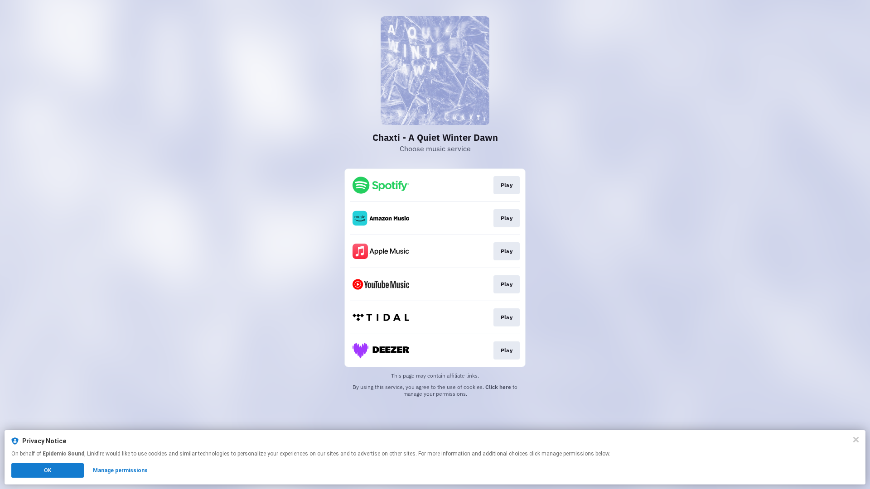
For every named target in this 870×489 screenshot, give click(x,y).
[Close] (856, 439)
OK (47, 470)
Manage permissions (120, 470)
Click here (498, 387)
